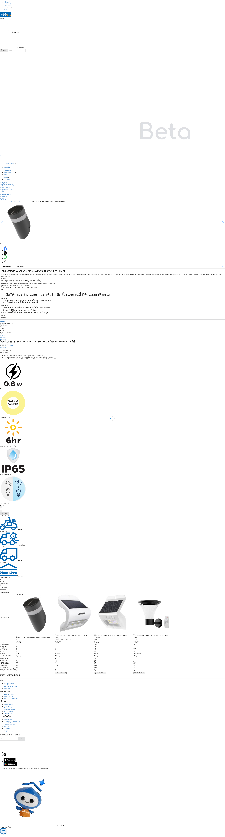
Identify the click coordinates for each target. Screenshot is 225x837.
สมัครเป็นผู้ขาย (9, 4)
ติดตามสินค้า (7, 688)
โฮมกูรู (5, 174)
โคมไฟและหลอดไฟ (4, 201)
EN (6, 9)
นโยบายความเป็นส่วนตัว (10, 708)
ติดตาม (21, 739)
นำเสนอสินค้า (7, 728)
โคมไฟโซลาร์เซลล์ (15, 201)
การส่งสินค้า (7, 706)
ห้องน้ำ (2, 191)
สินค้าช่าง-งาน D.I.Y (9, 172)
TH (4, 9)
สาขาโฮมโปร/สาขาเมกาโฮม (12, 721)
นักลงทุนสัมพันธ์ (8, 723)
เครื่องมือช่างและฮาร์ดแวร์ (7, 200)
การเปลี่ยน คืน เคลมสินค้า (11, 686)
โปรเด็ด (6, 177)
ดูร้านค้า (2, 335)
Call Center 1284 (8, 731)
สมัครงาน (6, 726)
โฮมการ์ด (7, 2)
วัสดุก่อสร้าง (3, 198)
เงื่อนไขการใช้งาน (8, 704)
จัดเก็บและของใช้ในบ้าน (6, 189)
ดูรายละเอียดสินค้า (61, 672)
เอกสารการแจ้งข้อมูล (9, 709)
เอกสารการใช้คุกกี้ (8, 711)
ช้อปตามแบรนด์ (8, 169)
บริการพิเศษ (7, 179)
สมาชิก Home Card (9, 694)
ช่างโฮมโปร (7, 176)
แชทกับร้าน (3, 337)
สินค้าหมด (4, 513)
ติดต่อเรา (6, 730)
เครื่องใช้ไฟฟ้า (4, 182)
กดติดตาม (10, 323)
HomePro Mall (7, 170)
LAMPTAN (3, 339)
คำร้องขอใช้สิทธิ (8, 713)
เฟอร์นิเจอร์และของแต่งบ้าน (7, 186)
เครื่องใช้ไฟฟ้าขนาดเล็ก (6, 184)
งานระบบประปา (4, 193)
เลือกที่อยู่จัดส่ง (15, 32)
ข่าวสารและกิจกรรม (9, 724)
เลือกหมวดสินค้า (10, 163)
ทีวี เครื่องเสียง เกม (5, 187)
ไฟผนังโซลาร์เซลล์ (26, 201)
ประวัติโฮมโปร (8, 719)
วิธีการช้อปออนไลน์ (9, 683)
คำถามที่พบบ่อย (8, 685)
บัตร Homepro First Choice (11, 698)
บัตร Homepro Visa (9, 696)
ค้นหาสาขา (8, 5)
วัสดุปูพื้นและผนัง (4, 196)
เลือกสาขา (20, 47)
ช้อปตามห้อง (7, 167)
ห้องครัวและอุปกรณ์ (5, 194)
